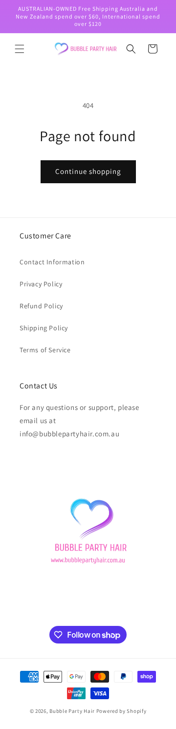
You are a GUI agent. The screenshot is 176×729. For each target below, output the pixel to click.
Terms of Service (45, 349)
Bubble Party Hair (72, 711)
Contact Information (52, 261)
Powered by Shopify (121, 711)
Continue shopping (88, 171)
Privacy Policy (41, 283)
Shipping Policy (44, 327)
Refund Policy (41, 305)
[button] (19, 49)
